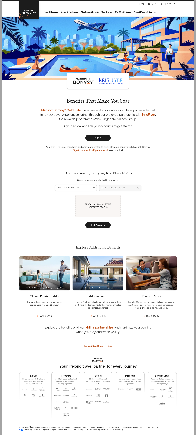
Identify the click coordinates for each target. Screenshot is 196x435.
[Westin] (57, 395)
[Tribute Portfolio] (66, 402)
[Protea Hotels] (106, 402)
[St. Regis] (25, 395)
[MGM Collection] (74, 408)
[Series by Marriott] (138, 389)
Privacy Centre (151, 427)
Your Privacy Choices (31, 430)
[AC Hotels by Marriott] (98, 395)
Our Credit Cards (123, 12)
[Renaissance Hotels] (74, 395)
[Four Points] (98, 389)
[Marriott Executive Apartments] (162, 403)
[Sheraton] (66, 389)
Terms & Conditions (93, 346)
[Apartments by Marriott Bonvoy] (162, 397)
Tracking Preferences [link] (96, 427)
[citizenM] (106, 395)
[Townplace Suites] (162, 390)
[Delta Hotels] (74, 389)
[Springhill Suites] (106, 389)
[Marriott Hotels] (57, 389)
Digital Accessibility (59, 430)
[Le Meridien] (66, 395)
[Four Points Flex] (130, 389)
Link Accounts (98, 225)
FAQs (109, 346)
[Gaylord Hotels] (66, 408)
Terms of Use (113, 427)
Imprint (45, 430)
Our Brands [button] (106, 12)
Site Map (73, 430)
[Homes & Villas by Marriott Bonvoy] (171, 397)
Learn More (46, 316)
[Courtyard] (89, 389)
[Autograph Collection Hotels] (57, 402)
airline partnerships (99, 327)
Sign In (98, 137)
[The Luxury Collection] (42, 389)
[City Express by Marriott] (121, 389)
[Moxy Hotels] (98, 402)
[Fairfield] (89, 395)
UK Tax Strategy (117, 430)
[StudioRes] (154, 397)
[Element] (171, 389)
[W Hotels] (34, 395)
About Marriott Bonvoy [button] (145, 12)
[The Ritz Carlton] (34, 389)
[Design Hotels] (74, 402)
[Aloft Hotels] (89, 402)
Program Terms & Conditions (132, 427)
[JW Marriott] (42, 395)
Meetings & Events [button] (90, 12)
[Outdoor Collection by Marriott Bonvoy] (66, 415)
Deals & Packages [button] (69, 12)
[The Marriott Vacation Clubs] (57, 408)
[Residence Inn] (154, 390)
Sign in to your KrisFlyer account (90, 150)
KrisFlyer (148, 114)
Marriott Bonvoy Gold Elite (61, 110)
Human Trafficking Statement (97, 430)
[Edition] (25, 389)
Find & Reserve (51, 12)
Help (81, 430)
